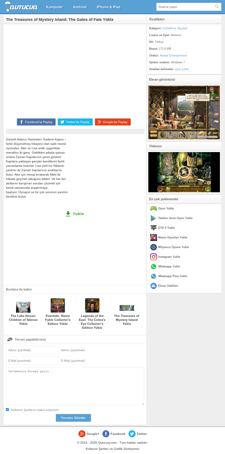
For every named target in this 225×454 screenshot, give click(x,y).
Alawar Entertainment (173, 55)
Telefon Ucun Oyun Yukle (175, 218)
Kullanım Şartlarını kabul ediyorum (35, 410)
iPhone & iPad (108, 7)
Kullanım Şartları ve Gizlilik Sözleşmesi (112, 448)
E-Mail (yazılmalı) (73, 360)
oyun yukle (182, 69)
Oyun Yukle (166, 208)
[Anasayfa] (22, 6)
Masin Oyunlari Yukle (172, 237)
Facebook (118, 434)
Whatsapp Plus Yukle (172, 276)
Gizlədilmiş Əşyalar (174, 28)
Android (80, 7)
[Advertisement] (75, 70)
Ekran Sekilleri (168, 285)
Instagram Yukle (169, 256)
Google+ (93, 434)
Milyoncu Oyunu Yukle (173, 247)
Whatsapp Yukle (169, 266)
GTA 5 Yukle (166, 227)
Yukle (78, 214)
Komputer (54, 7)
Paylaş (38, 122)
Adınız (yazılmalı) (73, 350)
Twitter (142, 434)
